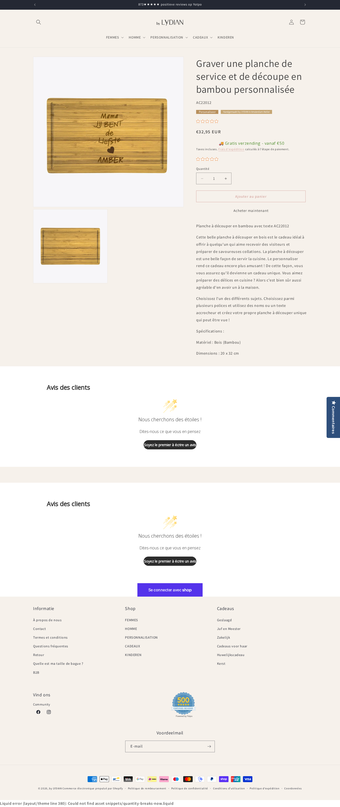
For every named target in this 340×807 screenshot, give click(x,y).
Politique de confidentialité (189, 788)
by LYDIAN (55, 788)
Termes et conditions (50, 637)
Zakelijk (223, 637)
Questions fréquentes (50, 646)
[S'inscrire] (209, 746)
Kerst (221, 663)
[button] (38, 22)
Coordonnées (293, 788)
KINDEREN (133, 655)
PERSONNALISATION (141, 637)
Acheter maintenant (251, 210)
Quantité (202, 169)
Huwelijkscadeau (231, 655)
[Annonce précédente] (34, 4)
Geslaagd (224, 620)
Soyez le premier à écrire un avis (170, 444)
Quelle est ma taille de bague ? (58, 663)
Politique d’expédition (264, 788)
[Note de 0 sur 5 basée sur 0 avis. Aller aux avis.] (208, 121)
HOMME (131, 628)
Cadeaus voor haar (232, 646)
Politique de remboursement (147, 788)
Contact (39, 628)
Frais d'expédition (231, 149)
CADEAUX (132, 646)
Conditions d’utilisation (229, 788)
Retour (38, 655)
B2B (36, 672)
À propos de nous (47, 620)
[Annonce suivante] (305, 4)
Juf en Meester (229, 628)
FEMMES (131, 620)
